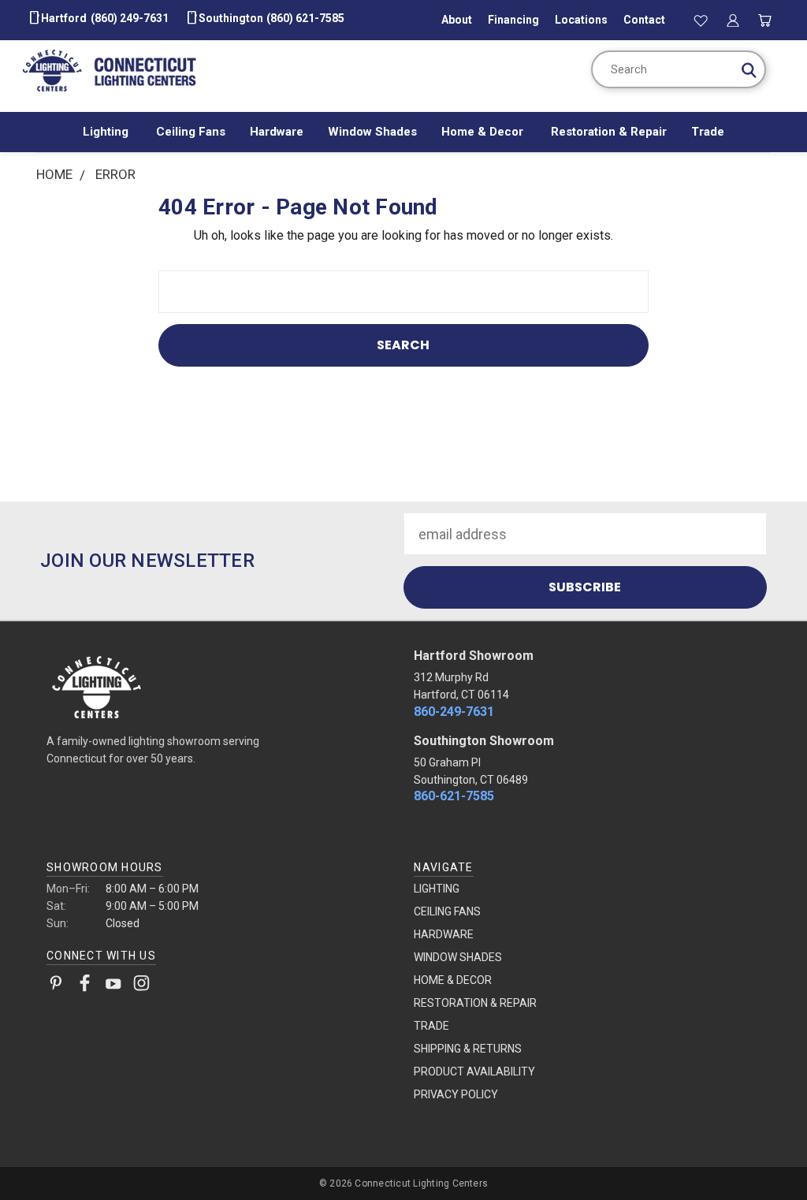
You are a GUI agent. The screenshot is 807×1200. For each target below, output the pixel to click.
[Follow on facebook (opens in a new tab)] (85, 986)
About (456, 19)
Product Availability (474, 1071)
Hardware (276, 132)
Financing (513, 19)
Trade (707, 132)
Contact (644, 19)
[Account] (732, 19)
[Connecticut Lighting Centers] (219, 686)
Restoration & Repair (609, 132)
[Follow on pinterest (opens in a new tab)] (56, 986)
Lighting (107, 132)
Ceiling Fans (190, 132)
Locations (581, 19)
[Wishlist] (701, 19)
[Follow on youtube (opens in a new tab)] (113, 986)
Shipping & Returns (468, 1048)
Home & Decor (483, 132)
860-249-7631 (454, 711)
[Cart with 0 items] (764, 19)
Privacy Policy (456, 1094)
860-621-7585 (454, 795)
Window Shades (372, 132)
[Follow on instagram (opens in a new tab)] (141, 986)
